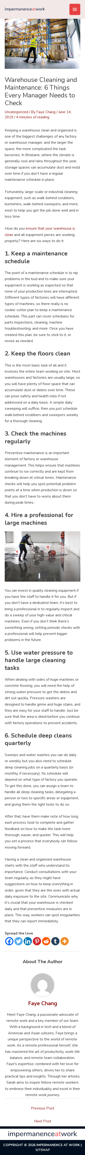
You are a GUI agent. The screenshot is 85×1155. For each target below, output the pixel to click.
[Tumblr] (55, 941)
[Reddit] (46, 941)
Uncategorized (16, 111)
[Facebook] (9, 941)
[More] (64, 941)
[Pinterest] (37, 941)
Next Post (42, 1121)
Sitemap (42, 1150)
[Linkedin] (28, 941)
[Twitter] (18, 941)
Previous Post (42, 1108)
